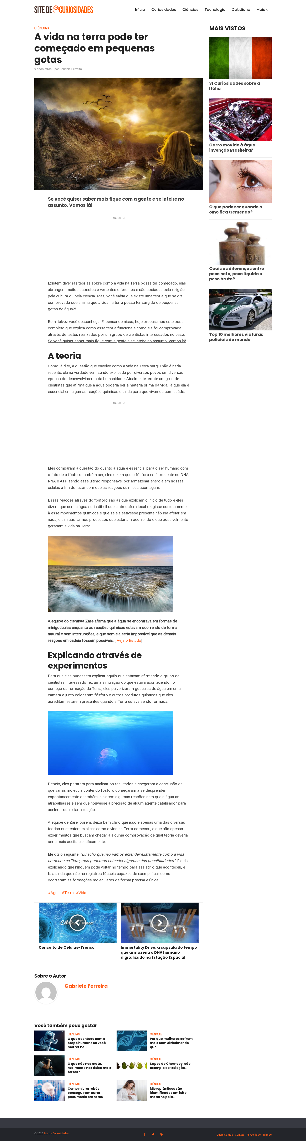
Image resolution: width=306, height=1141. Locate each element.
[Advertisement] (118, 249)
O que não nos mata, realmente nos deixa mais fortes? (89, 1067)
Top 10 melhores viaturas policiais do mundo (236, 336)
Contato (240, 1134)
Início (140, 9)
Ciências (190, 9)
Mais (260, 9)
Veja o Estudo (129, 640)
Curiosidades (163, 9)
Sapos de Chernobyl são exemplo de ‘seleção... (170, 1065)
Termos (267, 1134)
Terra (69, 892)
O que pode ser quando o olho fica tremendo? (235, 209)
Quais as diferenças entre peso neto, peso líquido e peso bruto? (236, 274)
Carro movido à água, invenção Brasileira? (233, 147)
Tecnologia (215, 9)
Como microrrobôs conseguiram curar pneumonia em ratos (85, 1092)
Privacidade (254, 1134)
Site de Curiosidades (56, 1133)
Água (55, 892)
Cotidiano (241, 9)
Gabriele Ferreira (71, 69)
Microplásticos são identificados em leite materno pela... (168, 1092)
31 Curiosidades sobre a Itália (234, 85)
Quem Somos (224, 1134)
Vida (82, 892)
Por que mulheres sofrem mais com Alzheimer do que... (171, 1043)
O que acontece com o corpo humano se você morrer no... (87, 1043)
